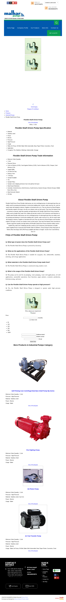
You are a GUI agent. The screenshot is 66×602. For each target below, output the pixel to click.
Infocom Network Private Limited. (21, 599)
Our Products (35, 28)
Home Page (10, 28)
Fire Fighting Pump (33, 450)
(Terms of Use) (24, 597)
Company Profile (22, 28)
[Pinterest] (15, 3)
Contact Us (54, 28)
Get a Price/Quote (33, 122)
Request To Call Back (33, 109)
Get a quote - (53, 33)
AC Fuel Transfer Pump (33, 536)
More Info (45, 28)
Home (7, 111)
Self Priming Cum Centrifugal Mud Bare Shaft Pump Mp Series (33, 391)
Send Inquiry (39, 4)
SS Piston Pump (33, 489)
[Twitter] (10, 3)
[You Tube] (13, 3)
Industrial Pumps (10, 115)
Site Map (45, 581)
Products (8, 113)
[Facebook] (8, 3)
